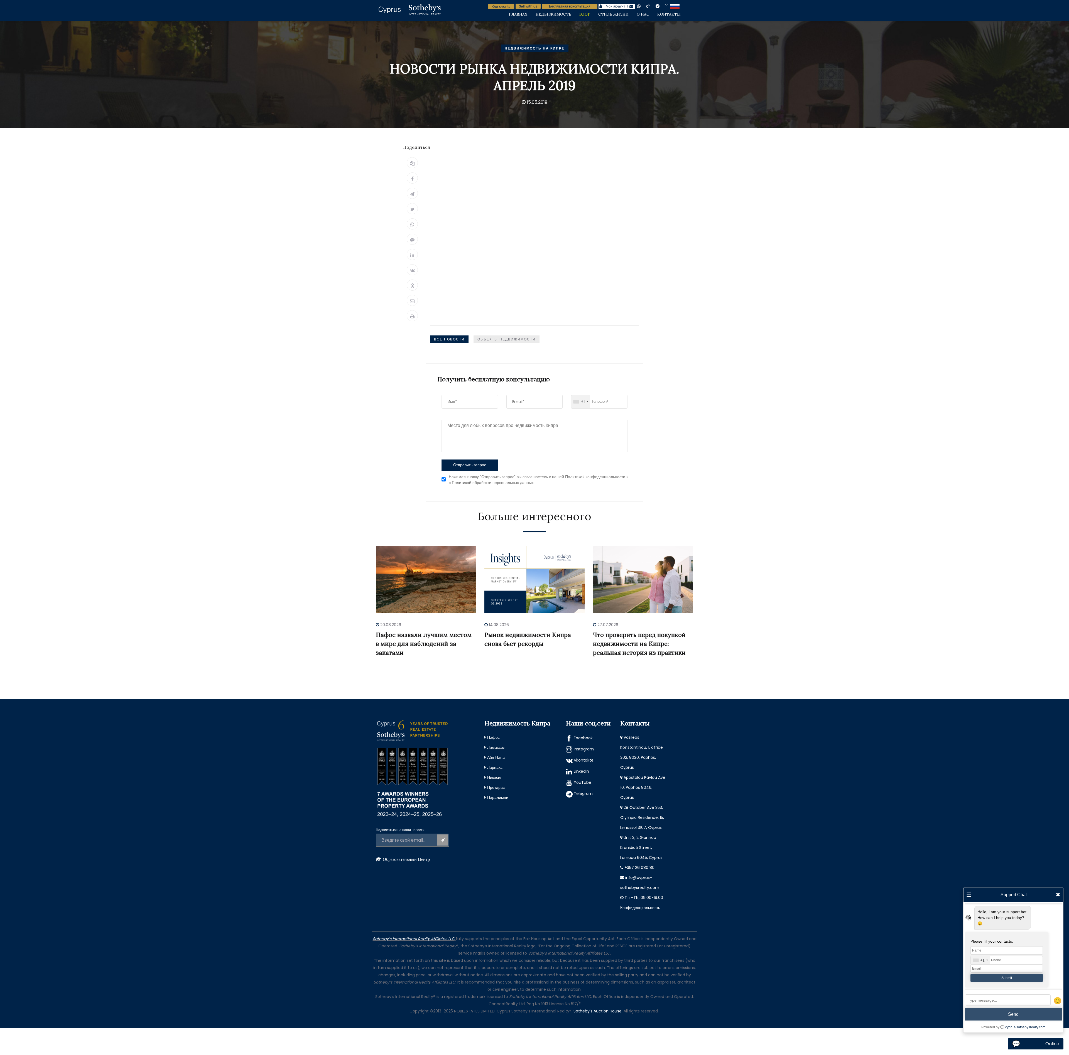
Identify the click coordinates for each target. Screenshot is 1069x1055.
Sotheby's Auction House (597, 1011)
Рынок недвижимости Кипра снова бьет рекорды (527, 639)
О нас (643, 14)
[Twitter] (412, 208)
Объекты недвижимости (506, 339)
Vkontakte (584, 760)
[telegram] (661, 6)
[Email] (412, 300)
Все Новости (449, 339)
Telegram (583, 793)
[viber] (652, 6)
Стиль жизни (613, 14)
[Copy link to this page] (412, 162)
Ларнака (494, 767)
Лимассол (496, 747)
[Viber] (412, 239)
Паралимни (497, 797)
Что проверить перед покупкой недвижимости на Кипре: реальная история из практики (639, 643)
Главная (518, 14)
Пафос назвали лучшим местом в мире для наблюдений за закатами (424, 643)
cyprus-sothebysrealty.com (1025, 1027)
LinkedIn (581, 771)
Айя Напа (496, 757)
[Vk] (412, 269)
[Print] (412, 315)
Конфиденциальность (640, 907)
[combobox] (580, 401)
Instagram (584, 749)
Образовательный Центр (406, 859)
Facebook (583, 738)
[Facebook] (412, 178)
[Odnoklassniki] (412, 285)
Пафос (493, 737)
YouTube (582, 782)
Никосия (494, 777)
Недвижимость (553, 14)
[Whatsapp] (412, 223)
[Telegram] (412, 193)
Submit (1006, 978)
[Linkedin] (412, 254)
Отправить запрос (469, 465)
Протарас (496, 787)
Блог (584, 14)
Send (1013, 1014)
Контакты (669, 14)
